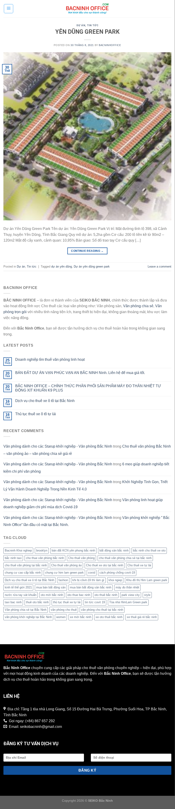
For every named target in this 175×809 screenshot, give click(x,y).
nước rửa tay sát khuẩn (20, 595)
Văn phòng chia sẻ (138, 306)
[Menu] (8, 8)
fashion (63, 580)
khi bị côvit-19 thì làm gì (88, 580)
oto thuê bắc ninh (105, 595)
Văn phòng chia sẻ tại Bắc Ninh (25, 609)
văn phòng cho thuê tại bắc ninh (102, 609)
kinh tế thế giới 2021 (18, 587)
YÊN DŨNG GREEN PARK (87, 31)
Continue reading (87, 250)
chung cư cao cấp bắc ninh (23, 572)
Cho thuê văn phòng (81, 558)
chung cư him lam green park (64, 572)
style (147, 595)
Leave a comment (159, 266)
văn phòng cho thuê (64, 609)
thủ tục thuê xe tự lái (67, 602)
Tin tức (93, 25)
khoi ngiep (115, 580)
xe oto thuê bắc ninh (109, 617)
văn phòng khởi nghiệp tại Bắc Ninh (28, 617)
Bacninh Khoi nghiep (18, 550)
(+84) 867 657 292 (40, 721)
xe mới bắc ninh (80, 617)
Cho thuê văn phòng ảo (66, 565)
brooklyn (41, 550)
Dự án (80, 25)
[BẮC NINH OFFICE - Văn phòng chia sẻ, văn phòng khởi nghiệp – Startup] (87, 9)
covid (91, 572)
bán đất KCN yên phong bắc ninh (73, 550)
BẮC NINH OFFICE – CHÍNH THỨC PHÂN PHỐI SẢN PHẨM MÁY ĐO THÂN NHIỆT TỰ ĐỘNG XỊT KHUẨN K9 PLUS (88, 388)
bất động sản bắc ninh (114, 550)
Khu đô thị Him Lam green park (146, 580)
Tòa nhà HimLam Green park (128, 602)
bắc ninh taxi (13, 558)
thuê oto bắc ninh (37, 602)
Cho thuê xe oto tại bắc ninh (104, 565)
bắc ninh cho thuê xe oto (149, 550)
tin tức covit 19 (95, 602)
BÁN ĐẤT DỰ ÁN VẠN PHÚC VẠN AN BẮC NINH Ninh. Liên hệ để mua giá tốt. (80, 373)
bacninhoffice (110, 45)
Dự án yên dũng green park (92, 266)
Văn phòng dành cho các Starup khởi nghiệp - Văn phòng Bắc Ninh (57, 446)
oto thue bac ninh (78, 595)
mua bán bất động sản (51, 587)
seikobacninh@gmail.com (41, 727)
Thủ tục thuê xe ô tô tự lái (35, 414)
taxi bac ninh (13, 602)
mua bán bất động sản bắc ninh (90, 587)
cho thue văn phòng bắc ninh (45, 558)
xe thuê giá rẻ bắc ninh (142, 617)
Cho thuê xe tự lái (139, 565)
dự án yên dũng (61, 266)
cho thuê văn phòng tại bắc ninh (26, 565)
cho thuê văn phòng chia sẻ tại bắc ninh (125, 558)
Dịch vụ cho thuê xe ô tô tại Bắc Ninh (45, 401)
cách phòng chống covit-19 (117, 572)
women (61, 617)
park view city (131, 595)
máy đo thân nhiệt (127, 587)
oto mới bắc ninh (52, 595)
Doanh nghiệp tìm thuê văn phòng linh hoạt (50, 359)
